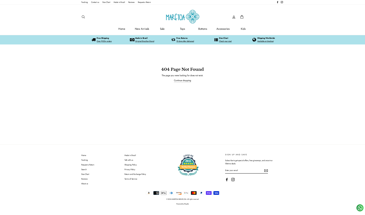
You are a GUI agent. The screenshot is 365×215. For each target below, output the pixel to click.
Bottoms (202, 29)
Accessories (223, 29)
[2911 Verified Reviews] (188, 176)
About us (84, 183)
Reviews (131, 2)
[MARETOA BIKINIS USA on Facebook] (227, 179)
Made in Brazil (119, 2)
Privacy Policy (129, 169)
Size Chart (106, 2)
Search (84, 169)
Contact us (95, 2)
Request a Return (144, 2)
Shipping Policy (130, 164)
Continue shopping (182, 80)
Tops (182, 29)
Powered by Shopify (182, 204)
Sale (162, 29)
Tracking (84, 2)
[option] (101, 40)
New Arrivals (142, 29)
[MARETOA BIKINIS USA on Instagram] (233, 179)
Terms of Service (130, 178)
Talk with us (128, 160)
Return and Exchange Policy (135, 174)
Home (121, 29)
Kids (243, 29)
